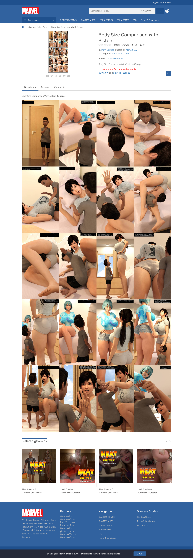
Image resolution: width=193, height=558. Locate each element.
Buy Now (103, 72)
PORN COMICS (106, 20)
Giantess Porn (67, 516)
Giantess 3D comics (121, 53)
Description (30, 87)
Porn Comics (107, 49)
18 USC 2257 (143, 525)
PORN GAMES (123, 20)
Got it (139, 553)
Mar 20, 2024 (132, 49)
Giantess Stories (144, 517)
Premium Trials (67, 525)
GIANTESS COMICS (68, 20)
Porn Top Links (67, 522)
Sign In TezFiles (121, 72)
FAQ (135, 20)
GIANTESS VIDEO (88, 20)
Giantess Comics (68, 519)
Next (170, 441)
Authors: (102, 58)
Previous (166, 441)
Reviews (45, 87)
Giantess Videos (68, 534)
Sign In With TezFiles (162, 2)
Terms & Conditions (149, 20)
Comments (59, 87)
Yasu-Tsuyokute (115, 58)
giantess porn (67, 531)
